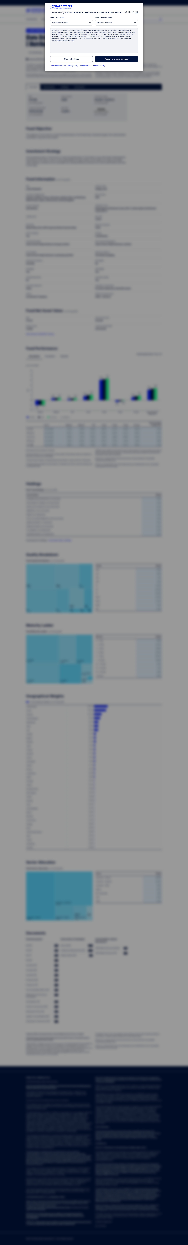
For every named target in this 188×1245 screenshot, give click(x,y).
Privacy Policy (73, 66)
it (133, 12)
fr (129, 12)
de (126, 12)
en (136, 12)
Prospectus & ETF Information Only (92, 66)
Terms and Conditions (58, 66)
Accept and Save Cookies (116, 59)
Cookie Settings (71, 59)
